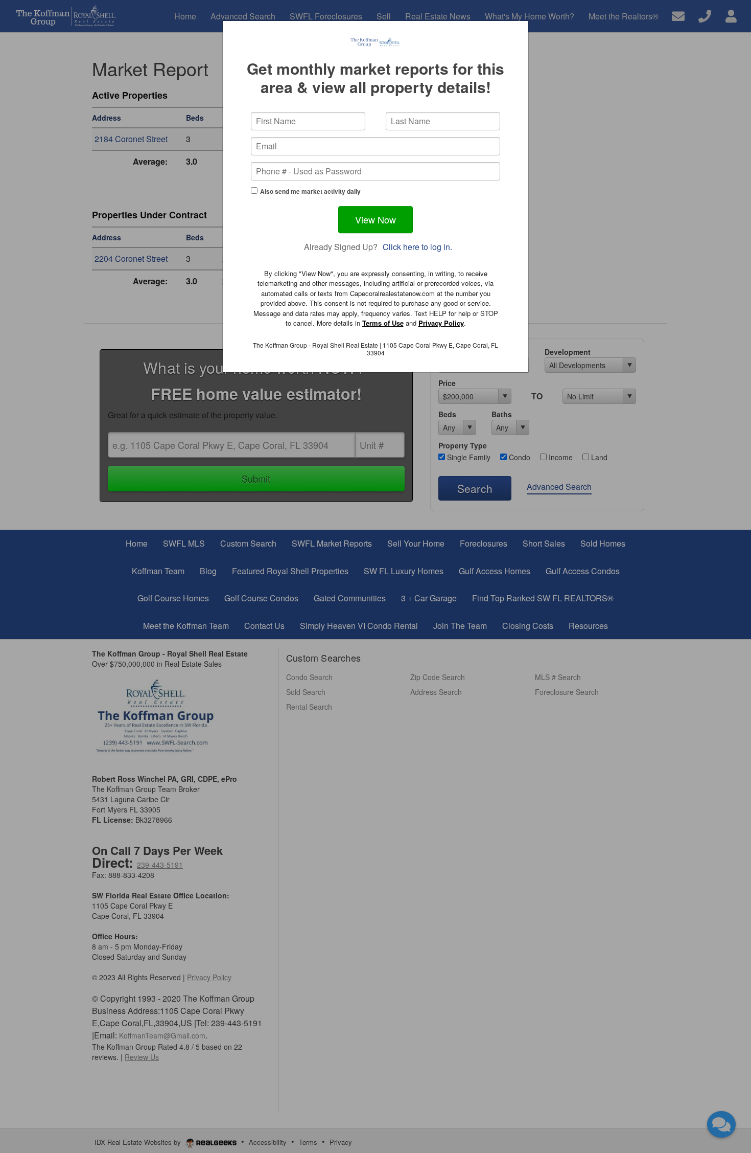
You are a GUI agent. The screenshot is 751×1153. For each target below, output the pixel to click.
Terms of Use (383, 323)
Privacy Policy (441, 323)
